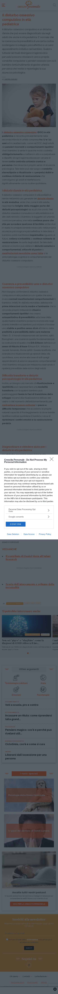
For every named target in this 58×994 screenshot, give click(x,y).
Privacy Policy (45, 534)
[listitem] (29, 510)
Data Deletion (13, 534)
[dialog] (29, 497)
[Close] (52, 460)
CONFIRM (15, 524)
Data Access (29, 534)
